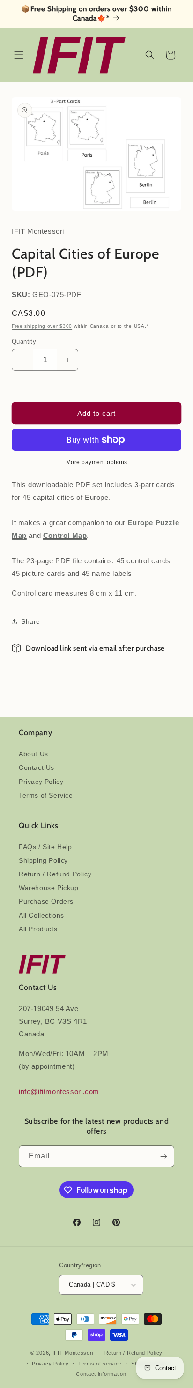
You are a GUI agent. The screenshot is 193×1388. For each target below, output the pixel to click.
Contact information (101, 1374)
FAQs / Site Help (45, 847)
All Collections (41, 915)
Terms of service (100, 1363)
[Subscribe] (163, 1156)
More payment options (96, 462)
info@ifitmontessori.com (59, 1092)
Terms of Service (46, 795)
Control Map (65, 535)
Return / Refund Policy (55, 874)
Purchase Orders (46, 901)
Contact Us (36, 767)
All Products (38, 929)
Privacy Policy (41, 781)
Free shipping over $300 (42, 326)
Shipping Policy (43, 860)
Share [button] (30, 621)
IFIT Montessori (73, 1353)
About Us (33, 754)
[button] (18, 55)
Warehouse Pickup (49, 887)
